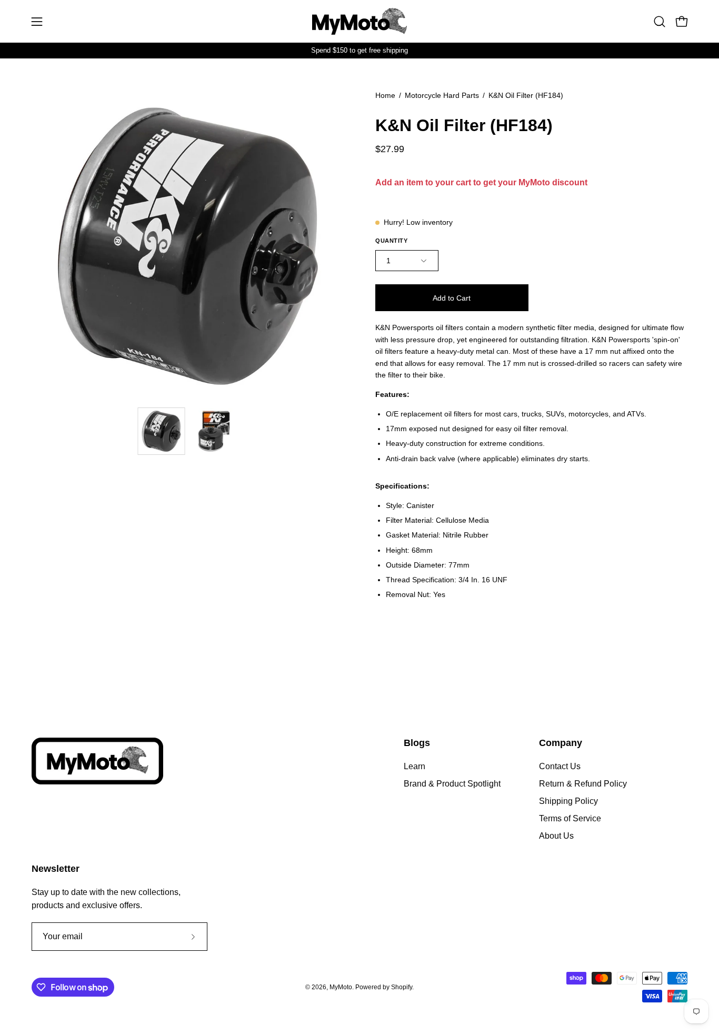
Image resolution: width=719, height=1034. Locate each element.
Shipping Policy (568, 801)
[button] (659, 22)
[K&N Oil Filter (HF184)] (161, 431)
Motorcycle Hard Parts (442, 95)
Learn (414, 766)
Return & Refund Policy (583, 783)
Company (560, 743)
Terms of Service (570, 818)
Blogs (417, 743)
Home (385, 95)
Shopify (401, 987)
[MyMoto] (359, 21)
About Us (556, 835)
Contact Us (560, 766)
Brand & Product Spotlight (452, 783)
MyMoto (340, 987)
